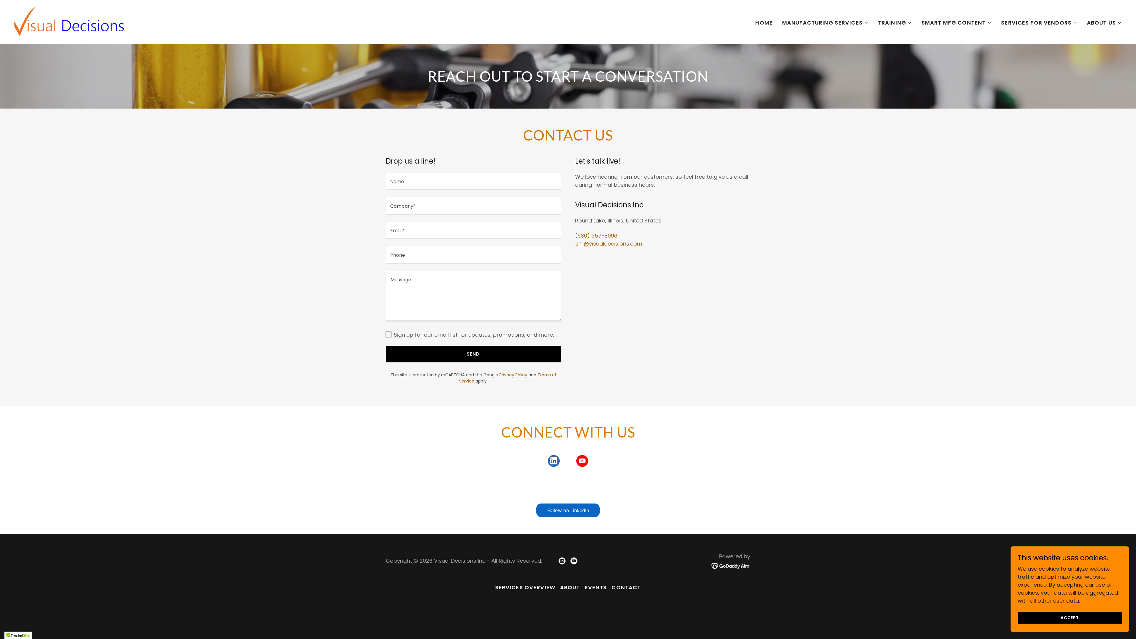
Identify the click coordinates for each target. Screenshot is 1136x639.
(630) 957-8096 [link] (596, 235)
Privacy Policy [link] (513, 375)
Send (473, 354)
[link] (69, 21)
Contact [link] (626, 587)
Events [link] (596, 587)
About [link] (570, 587)
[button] (825, 22)
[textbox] (473, 181)
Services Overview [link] (525, 587)
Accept (1070, 618)
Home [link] (764, 22)
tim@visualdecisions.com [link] (608, 243)
